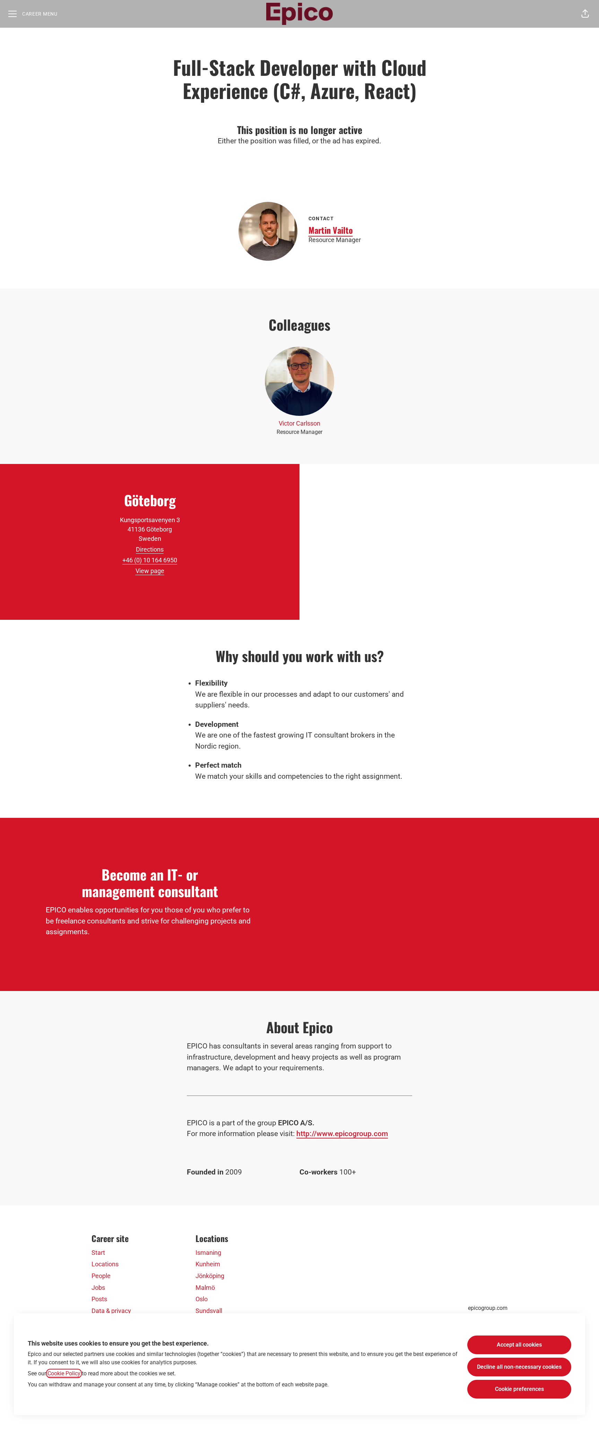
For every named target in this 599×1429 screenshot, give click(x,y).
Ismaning (208, 1252)
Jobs (98, 1287)
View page (150, 570)
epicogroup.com (487, 1308)
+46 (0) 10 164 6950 (149, 560)
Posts (99, 1299)
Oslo (202, 1299)
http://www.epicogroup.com (342, 1133)
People (101, 1275)
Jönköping (210, 1275)
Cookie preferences (519, 1389)
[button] (585, 14)
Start (98, 1252)
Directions (150, 549)
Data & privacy (111, 1310)
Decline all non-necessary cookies (519, 1367)
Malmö (205, 1287)
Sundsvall (209, 1310)
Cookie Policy (63, 1373)
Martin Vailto (331, 230)
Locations (105, 1264)
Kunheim (208, 1264)
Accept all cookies (519, 1344)
